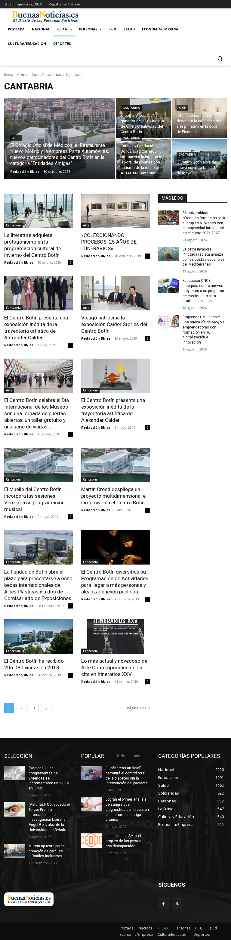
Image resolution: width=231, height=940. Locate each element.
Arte (16, 138)
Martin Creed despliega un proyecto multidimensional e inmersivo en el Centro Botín (113, 496)
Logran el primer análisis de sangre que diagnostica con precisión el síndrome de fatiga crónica (127, 809)
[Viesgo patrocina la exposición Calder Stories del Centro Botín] (115, 293)
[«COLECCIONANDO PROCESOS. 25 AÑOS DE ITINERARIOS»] (115, 211)
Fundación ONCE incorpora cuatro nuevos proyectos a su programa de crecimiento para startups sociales (203, 291)
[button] (220, 58)
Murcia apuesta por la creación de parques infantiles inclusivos (46, 851)
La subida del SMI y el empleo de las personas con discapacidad (126, 841)
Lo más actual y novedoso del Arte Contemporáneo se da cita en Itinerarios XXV (115, 667)
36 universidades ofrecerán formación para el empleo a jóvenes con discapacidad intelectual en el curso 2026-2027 (204, 223)
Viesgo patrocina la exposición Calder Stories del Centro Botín (114, 324)
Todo (120, 756)
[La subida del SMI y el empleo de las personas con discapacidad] (91, 840)
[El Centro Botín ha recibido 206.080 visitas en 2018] (38, 636)
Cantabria (131, 108)
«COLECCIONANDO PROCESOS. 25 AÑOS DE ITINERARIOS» (109, 241)
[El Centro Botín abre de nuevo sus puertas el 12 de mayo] (199, 159)
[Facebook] (163, 903)
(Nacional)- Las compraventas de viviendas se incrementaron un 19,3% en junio (49, 778)
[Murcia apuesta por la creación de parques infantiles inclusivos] (14, 851)
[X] (177, 903)
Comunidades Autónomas (39, 74)
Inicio (8, 74)
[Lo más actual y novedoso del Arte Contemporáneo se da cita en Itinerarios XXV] (115, 636)
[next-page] (46, 708)
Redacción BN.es (18, 262)
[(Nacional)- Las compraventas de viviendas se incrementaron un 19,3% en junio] (14, 773)
